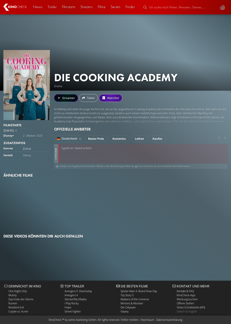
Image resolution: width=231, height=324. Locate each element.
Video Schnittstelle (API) (191, 307)
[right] (225, 137)
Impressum (147, 320)
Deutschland (69, 138)
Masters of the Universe (135, 299)
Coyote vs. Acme (18, 311)
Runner (12, 303)
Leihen (139, 139)
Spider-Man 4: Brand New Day (139, 291)
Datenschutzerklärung (169, 320)
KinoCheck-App (186, 295)
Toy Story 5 (127, 295)
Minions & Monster (132, 303)
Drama (27, 148)
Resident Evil (16, 307)
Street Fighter (73, 311)
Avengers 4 (71, 295)
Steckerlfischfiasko (76, 299)
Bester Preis (96, 139)
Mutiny (12, 295)
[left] (219, 137)
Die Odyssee (128, 307)
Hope (68, 307)
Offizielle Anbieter (72, 129)
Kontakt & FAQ (185, 291)
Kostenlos (119, 139)
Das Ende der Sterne (20, 299)
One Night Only (17, 291)
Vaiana (124, 311)
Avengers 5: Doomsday (78, 291)
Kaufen (157, 139)
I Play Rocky (71, 303)
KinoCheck (55, 320)
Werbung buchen (187, 299)
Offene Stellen (185, 303)
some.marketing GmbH (82, 320)
